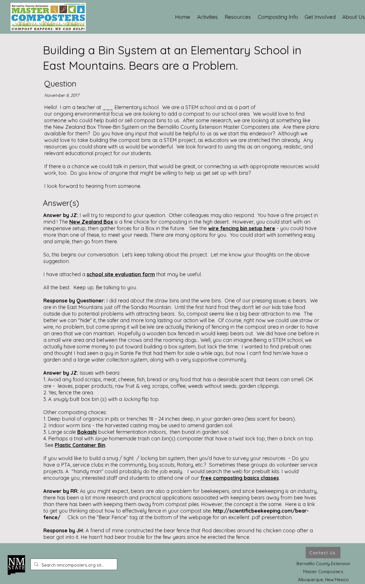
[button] (208, 17)
